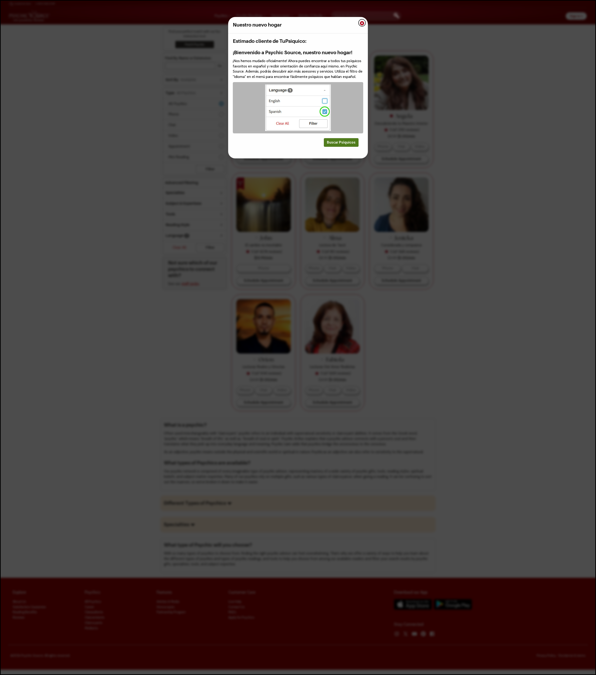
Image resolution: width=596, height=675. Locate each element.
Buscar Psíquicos (341, 142)
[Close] (362, 22)
